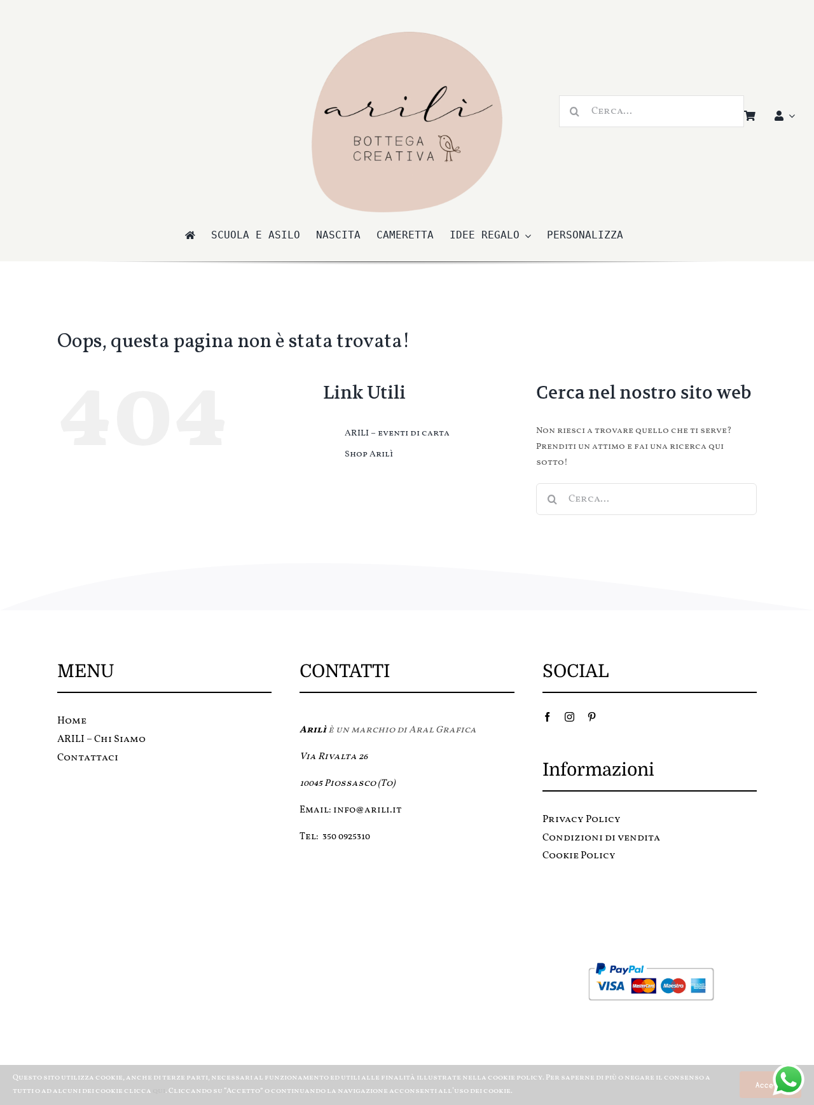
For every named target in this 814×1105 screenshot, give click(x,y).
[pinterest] (592, 717)
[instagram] (569, 717)
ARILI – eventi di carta (397, 433)
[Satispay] (649, 1025)
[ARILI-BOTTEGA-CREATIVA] (407, 36)
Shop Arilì (369, 454)
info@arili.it (367, 810)
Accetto (770, 1084)
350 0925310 (346, 837)
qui (159, 1091)
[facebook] (547, 717)
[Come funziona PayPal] (650, 965)
